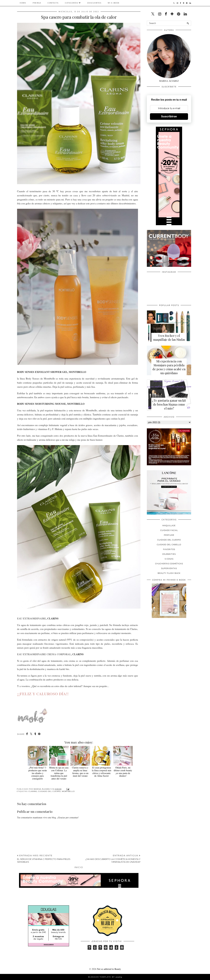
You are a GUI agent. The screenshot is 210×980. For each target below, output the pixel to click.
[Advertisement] (171, 643)
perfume (169, 535)
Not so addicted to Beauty (109, 968)
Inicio (78, 867)
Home (23, 3)
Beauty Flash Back (169, 573)
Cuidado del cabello (169, 544)
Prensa (37, 3)
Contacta (53, 3)
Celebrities (169, 554)
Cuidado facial (169, 530)
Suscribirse (169, 116)
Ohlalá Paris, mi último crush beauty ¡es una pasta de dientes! (123, 771)
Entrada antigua (112, 858)
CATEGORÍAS (71, 3)
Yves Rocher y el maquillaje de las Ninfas (169, 338)
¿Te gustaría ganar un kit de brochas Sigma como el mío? (169, 404)
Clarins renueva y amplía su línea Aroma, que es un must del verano (80, 771)
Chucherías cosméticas (169, 563)
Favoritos (169, 549)
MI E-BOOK (113, 3)
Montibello (68, 791)
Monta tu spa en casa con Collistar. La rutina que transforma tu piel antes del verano (58, 773)
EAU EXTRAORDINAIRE (31, 618)
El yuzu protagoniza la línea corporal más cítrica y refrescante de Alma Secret (101, 771)
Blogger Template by (105, 977)
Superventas (169, 568)
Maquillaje (169, 525)
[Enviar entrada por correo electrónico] (67, 789)
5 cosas (169, 559)
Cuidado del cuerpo (49, 791)
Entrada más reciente (43, 858)
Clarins (33, 791)
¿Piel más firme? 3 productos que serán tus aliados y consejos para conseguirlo (37, 773)
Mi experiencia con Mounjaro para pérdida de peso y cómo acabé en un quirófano (169, 367)
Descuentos (94, 3)
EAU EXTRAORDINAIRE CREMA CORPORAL (44, 654)
